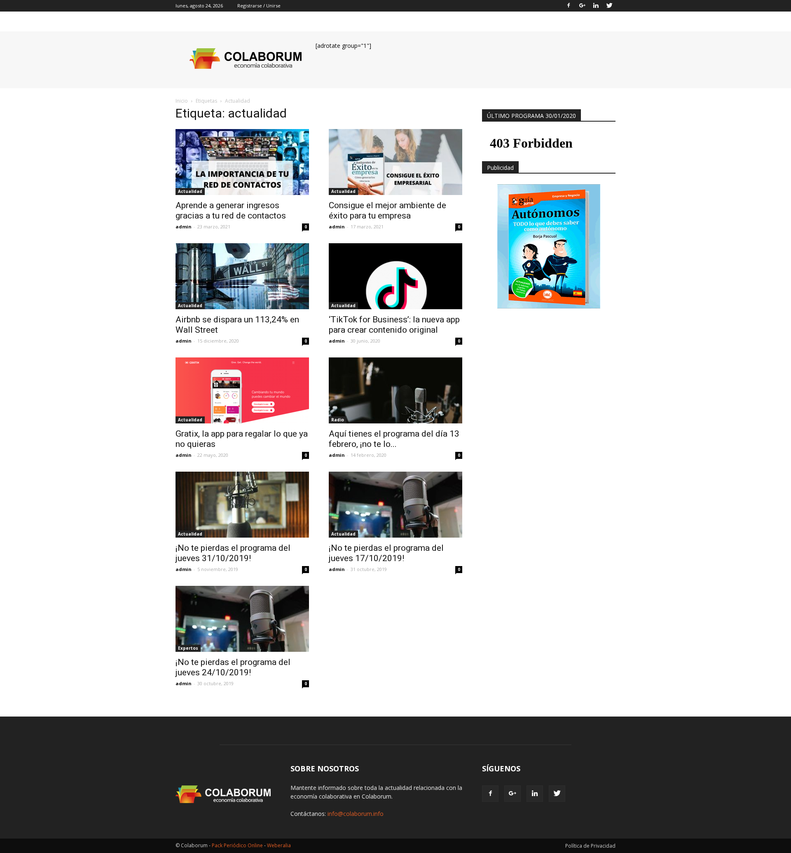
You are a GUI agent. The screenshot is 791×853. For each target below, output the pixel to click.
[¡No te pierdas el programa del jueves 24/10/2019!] (242, 619)
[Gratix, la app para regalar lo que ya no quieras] (242, 390)
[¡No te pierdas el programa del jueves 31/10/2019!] (242, 505)
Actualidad (190, 191)
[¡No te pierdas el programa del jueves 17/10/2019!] (395, 505)
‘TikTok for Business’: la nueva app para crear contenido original (394, 325)
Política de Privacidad (590, 845)
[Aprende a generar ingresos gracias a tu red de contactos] (242, 162)
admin (184, 226)
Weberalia (279, 845)
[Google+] (582, 6)
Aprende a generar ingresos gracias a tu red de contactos (231, 210)
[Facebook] (568, 6)
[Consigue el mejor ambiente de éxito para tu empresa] (395, 162)
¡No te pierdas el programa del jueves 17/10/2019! (386, 553)
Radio (337, 420)
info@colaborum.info (356, 814)
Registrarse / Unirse (259, 5)
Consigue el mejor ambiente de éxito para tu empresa (387, 210)
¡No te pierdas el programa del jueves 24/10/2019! (233, 667)
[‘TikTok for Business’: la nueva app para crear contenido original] (395, 276)
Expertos (188, 648)
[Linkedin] (596, 6)
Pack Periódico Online (237, 845)
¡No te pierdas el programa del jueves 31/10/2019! (233, 553)
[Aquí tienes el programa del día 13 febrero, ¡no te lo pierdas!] (395, 390)
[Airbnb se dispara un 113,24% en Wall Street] (242, 276)
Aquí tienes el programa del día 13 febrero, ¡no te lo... (394, 439)
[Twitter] (609, 6)
